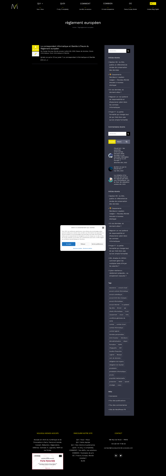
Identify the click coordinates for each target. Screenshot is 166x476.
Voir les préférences (97, 244)
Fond (51, 53)
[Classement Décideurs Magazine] (47, 454)
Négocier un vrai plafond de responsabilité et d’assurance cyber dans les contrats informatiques (118, 102)
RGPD (120, 381)
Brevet (119, 308)
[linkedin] (116, 456)
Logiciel (111, 354)
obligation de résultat (116, 365)
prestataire (113, 368)
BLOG (83, 461)
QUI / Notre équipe (83, 442)
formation (112, 344)
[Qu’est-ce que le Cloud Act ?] (110, 168)
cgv (125, 308)
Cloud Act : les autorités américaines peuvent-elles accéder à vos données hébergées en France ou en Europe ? (121, 154)
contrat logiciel (114, 331)
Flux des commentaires (118, 405)
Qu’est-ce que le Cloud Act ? (120, 168)
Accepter (68, 244)
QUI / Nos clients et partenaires (83, 445)
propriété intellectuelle (117, 378)
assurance (112, 288)
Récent (119, 142)
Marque (119, 354)
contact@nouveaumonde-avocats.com (118, 448)
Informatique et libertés (61, 53)
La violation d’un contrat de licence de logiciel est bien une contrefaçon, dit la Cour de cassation (121, 178)
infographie (113, 348)
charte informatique (116, 311)
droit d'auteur (113, 338)
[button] (103, 228)
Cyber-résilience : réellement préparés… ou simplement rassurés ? (118, 273)
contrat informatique (116, 328)
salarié (127, 381)
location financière (115, 351)
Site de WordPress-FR (117, 409)
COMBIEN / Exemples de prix (83, 453)
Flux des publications (117, 400)
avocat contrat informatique (118, 291)
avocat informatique (116, 301)
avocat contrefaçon (115, 294)
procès (111, 375)
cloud (121, 315)
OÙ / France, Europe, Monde (83, 455)
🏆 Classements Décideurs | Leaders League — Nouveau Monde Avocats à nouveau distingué (119, 80)
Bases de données (82, 51)
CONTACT (83, 458)
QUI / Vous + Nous (83, 440)
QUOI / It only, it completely (82, 448)
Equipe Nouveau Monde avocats (53, 51)
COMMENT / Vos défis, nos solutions (83, 450)
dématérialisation (115, 341)
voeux (119, 385)
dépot (125, 341)
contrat (111, 324)
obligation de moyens (116, 361)
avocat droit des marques (117, 298)
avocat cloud (122, 288)
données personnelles (116, 334)
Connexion (113, 396)
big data (112, 308)
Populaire (112, 142)
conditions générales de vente (117, 319)
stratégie (112, 385)
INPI (120, 348)
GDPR (120, 344)
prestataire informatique (117, 371)
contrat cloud (121, 324)
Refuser (83, 244)
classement (113, 315)
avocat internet (114, 304)
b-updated (125, 304)
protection (112, 381)
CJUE (127, 311)
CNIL (127, 315)
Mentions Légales (77, 248)
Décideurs (124, 338)
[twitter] (121, 456)
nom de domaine (115, 358)
